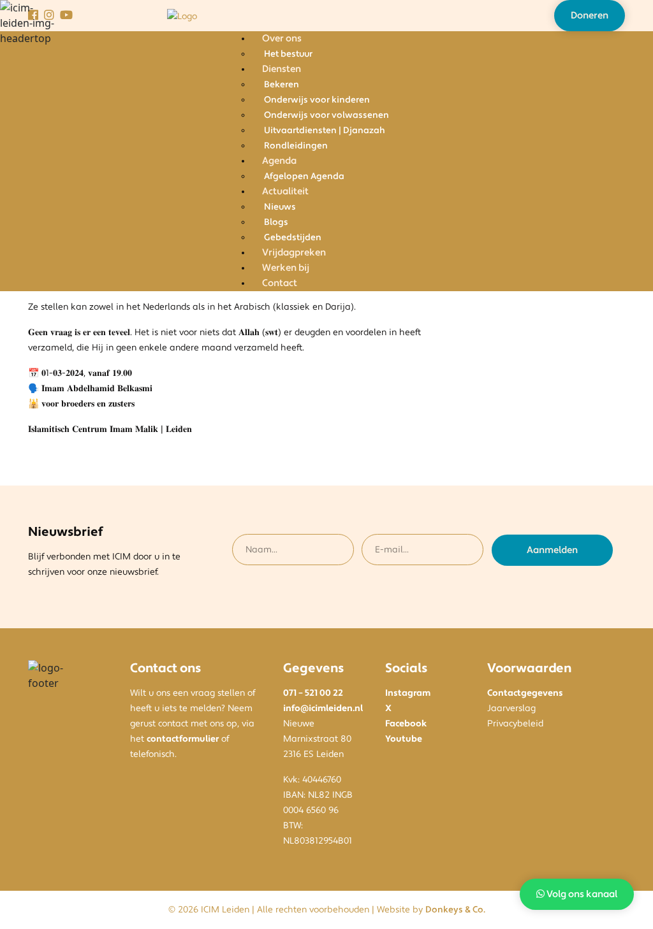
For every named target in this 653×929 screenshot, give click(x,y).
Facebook (406, 724)
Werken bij (285, 268)
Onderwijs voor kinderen (317, 100)
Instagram (407, 693)
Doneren (589, 16)
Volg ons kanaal (581, 894)
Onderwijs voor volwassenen (326, 115)
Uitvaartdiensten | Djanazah (324, 130)
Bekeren (281, 84)
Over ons (282, 38)
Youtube (403, 739)
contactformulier (183, 739)
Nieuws (280, 207)
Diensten (281, 69)
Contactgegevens (525, 693)
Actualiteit (285, 191)
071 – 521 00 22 (313, 693)
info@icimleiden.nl (323, 708)
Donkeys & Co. (455, 910)
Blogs (276, 222)
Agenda (279, 161)
